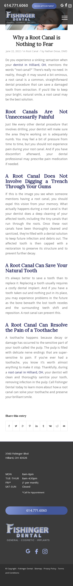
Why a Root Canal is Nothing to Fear (36, 40)
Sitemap (38, 568)
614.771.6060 (15, 5)
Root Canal (32, 51)
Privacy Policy (50, 568)
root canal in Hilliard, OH (25, 372)
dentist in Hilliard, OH (29, 65)
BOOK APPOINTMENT (44, 6)
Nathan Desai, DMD (56, 51)
